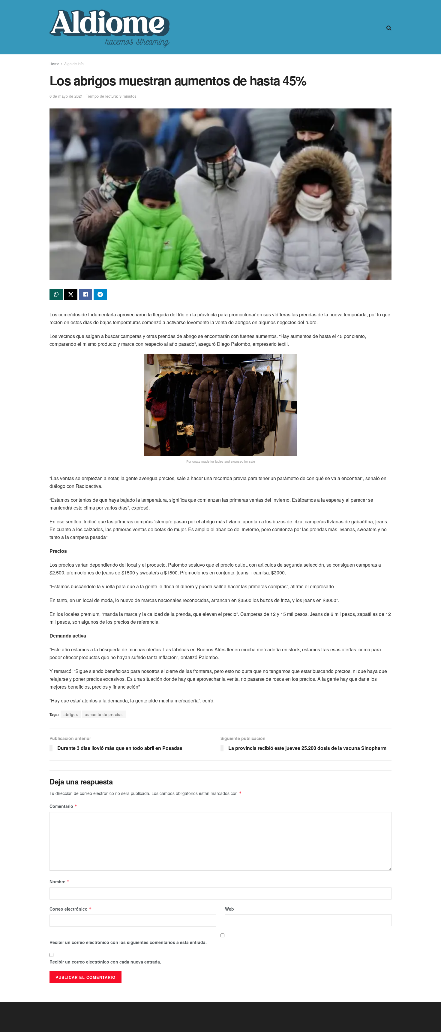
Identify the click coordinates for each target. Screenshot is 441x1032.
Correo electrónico (71, 909)
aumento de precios (104, 714)
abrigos (71, 714)
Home (54, 63)
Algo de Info (74, 63)
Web (229, 909)
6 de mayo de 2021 (66, 96)
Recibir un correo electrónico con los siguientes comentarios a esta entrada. (128, 942)
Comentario (63, 806)
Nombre (60, 881)
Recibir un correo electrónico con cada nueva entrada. (105, 962)
